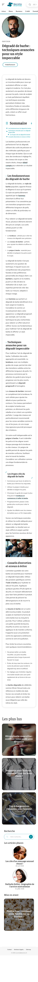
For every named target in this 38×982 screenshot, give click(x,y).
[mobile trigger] (3, 4)
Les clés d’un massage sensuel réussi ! (19, 862)
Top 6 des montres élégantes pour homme (19, 807)
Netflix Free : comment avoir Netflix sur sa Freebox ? (19, 913)
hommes (21, 195)
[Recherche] (29, 4)
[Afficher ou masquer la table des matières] (29, 123)
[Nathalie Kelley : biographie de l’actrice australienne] (20, 876)
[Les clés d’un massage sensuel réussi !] (20, 853)
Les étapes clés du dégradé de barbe (20, 134)
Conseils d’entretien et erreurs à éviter (19, 137)
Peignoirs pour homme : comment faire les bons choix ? (19, 773)
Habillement (10, 65)
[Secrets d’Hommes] (14, 4)
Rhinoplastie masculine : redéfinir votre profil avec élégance (19, 738)
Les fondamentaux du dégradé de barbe (19, 128)
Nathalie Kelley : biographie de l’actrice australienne (19, 885)
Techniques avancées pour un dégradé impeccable (19, 131)
